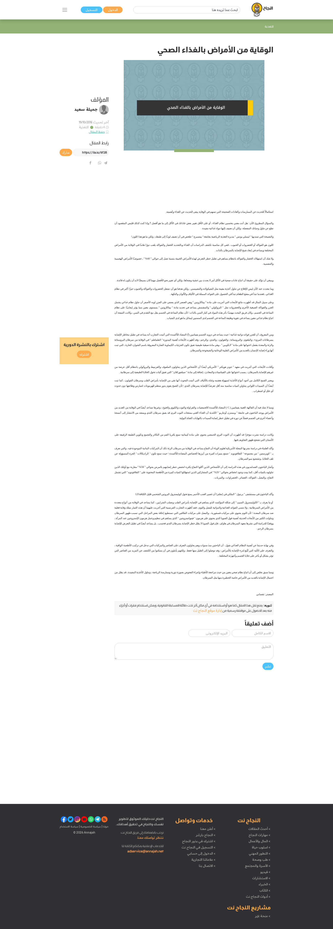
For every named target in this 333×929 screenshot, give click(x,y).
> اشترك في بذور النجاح (198, 841)
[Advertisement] (193, 177)
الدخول (113, 10)
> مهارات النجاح (259, 835)
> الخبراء (264, 884)
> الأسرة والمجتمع (257, 866)
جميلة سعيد (86, 109)
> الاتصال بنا (207, 866)
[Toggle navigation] (65, 9)
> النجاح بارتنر (205, 835)
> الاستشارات (261, 878)
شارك (66, 152)
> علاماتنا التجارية (203, 859)
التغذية (84, 127)
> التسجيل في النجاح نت (198, 847)
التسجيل (92, 10)
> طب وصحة (261, 859)
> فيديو (265, 872)
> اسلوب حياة (261, 847)
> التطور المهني (259, 853)
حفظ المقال (97, 132)
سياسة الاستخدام (69, 826)
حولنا (105, 826)
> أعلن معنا (207, 829)
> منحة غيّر (262, 916)
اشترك (84, 354)
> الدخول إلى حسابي (201, 853)
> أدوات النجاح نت (258, 896)
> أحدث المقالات (259, 829)
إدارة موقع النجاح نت (207, 610)
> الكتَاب (264, 890)
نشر (268, 666)
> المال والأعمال (259, 841)
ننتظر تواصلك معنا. (150, 838)
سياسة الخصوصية (90, 826)
